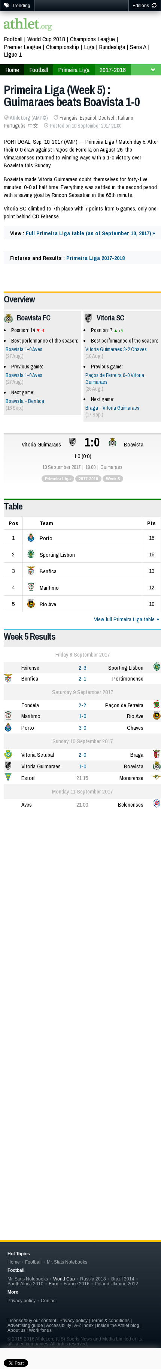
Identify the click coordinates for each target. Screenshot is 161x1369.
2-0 (82, 755)
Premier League (22, 46)
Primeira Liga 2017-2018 (95, 258)
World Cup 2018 (46, 39)
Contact (49, 1300)
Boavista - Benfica (25, 401)
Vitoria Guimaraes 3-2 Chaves (116, 349)
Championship (62, 46)
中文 (33, 125)
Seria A (138, 46)
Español (88, 117)
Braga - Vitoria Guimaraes (112, 407)
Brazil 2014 (122, 1278)
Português (14, 125)
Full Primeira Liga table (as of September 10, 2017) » (90, 233)
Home (13, 1261)
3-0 (82, 728)
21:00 (82, 804)
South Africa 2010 (25, 1283)
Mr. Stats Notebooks (67, 1261)
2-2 (82, 705)
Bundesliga (112, 46)
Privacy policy (21, 1300)
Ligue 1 (13, 54)
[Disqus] (82, 1099)
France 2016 (76, 1283)
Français (69, 117)
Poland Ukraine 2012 (116, 1283)
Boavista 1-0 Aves (24, 349)
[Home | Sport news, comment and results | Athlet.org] (28, 25)
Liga (89, 46)
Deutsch (107, 117)
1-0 (82, 716)
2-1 (82, 678)
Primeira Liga (58, 478)
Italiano (125, 117)
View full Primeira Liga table (124, 619)
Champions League (92, 39)
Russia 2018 (93, 1278)
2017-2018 (88, 478)
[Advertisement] (80, 902)
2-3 (82, 668)
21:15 (82, 778)
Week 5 (113, 478)
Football (13, 39)
